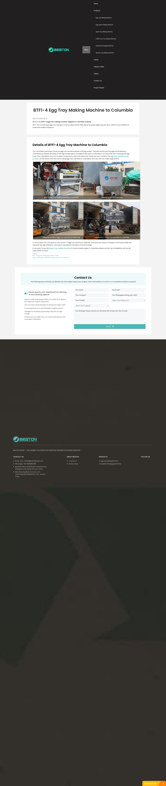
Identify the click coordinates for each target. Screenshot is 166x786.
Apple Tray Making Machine (104, 31)
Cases (96, 60)
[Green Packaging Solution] (59, 49)
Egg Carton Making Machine (104, 24)
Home (96, 4)
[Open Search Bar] (81, 50)
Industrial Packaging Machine (105, 45)
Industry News (99, 67)
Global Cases (73, 464)
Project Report (99, 88)
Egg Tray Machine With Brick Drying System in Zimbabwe (51, 257)
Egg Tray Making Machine (104, 17)
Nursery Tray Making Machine (105, 53)
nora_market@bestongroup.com (31, 461)
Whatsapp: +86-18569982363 (25, 464)
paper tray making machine (59, 248)
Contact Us (150, 783)
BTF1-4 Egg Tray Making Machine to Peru (46, 255)
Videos (96, 74)
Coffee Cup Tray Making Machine (106, 38)
